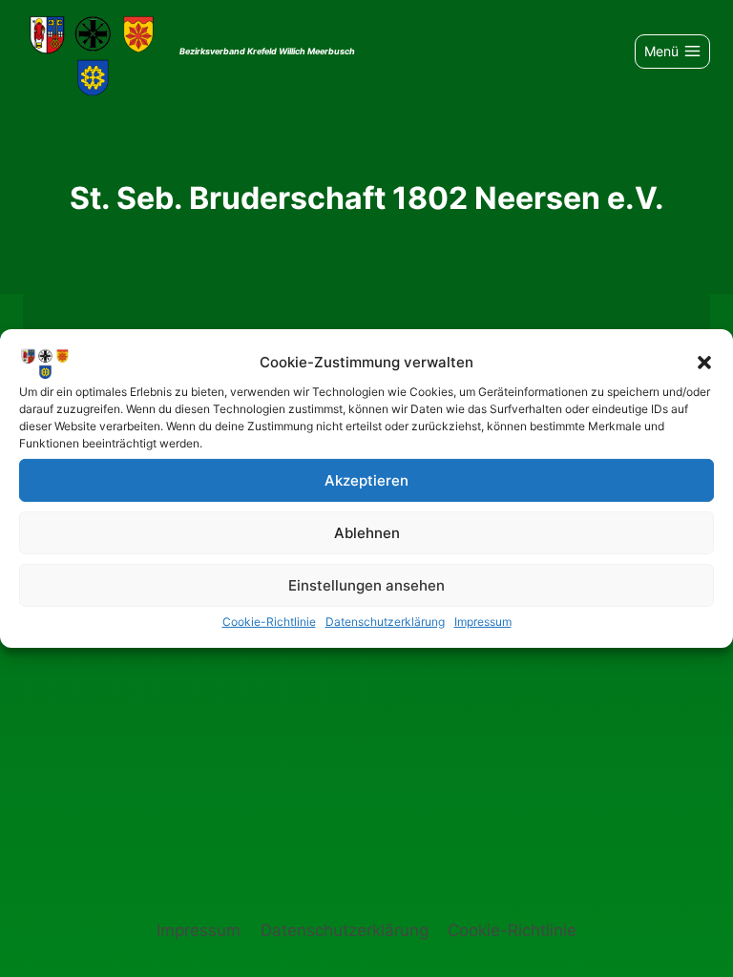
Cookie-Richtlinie (269, 621)
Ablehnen (367, 532)
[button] (704, 362)
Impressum (483, 621)
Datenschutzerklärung (385, 621)
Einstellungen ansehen (366, 584)
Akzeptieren (366, 479)
